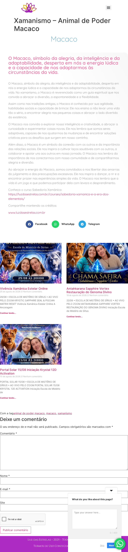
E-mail (5, 489)
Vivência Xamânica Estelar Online (24, 288)
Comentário (8, 433)
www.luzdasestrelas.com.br (26, 212)
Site (2, 502)
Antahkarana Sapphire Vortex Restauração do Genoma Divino (89, 290)
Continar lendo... (8, 313)
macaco (51, 413)
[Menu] (109, 7)
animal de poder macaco (29, 413)
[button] (38, 224)
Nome (5, 475)
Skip (102, 545)
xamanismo (65, 413)
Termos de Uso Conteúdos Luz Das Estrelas (64, 546)
